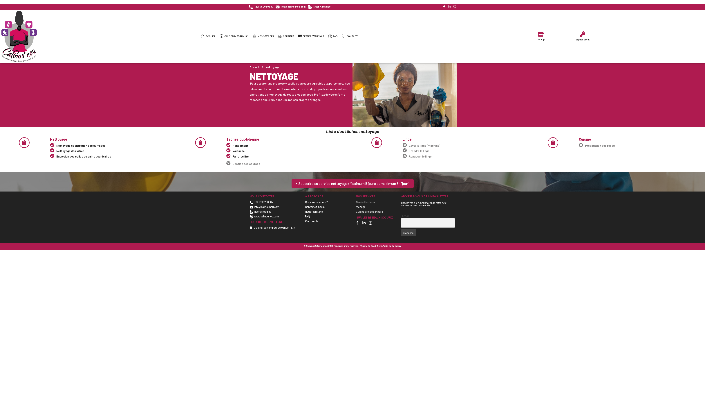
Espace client (583, 39)
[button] (353, 183)
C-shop (541, 39)
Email (405, 215)
